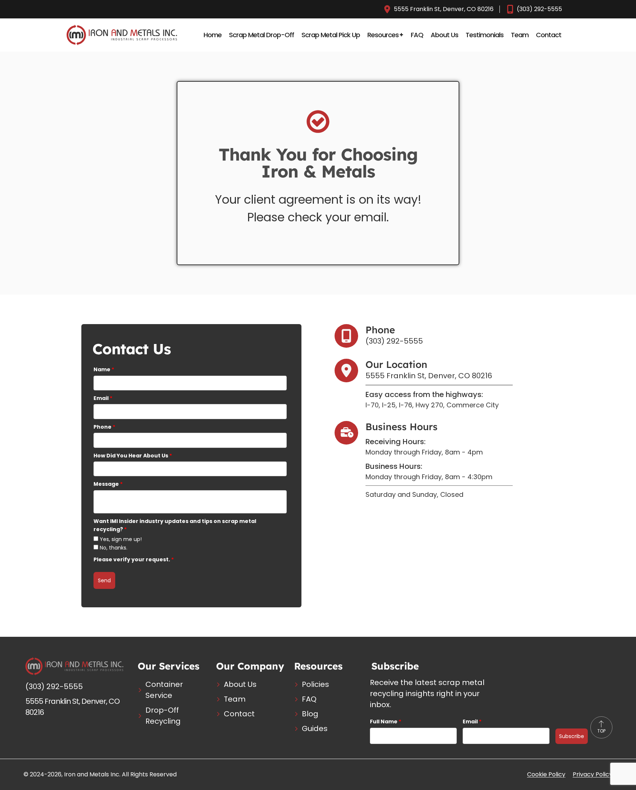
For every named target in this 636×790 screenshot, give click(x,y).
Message (108, 484)
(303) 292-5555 (539, 9)
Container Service (164, 690)
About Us (444, 34)
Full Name (385, 721)
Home (213, 34)
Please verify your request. (133, 559)
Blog (310, 714)
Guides (315, 728)
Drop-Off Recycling (163, 715)
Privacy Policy (592, 774)
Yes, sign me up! (121, 539)
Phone (104, 427)
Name (103, 369)
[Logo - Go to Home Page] (122, 35)
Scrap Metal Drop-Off (261, 34)
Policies (315, 684)
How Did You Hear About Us (132, 455)
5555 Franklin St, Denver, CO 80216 (444, 9)
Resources (383, 34)
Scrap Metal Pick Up (330, 34)
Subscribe (571, 736)
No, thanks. (113, 547)
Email (102, 398)
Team (520, 34)
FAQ (417, 34)
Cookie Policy (546, 774)
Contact (548, 34)
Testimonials (485, 34)
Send (104, 580)
